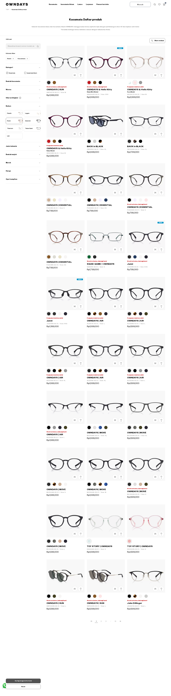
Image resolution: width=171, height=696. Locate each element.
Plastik (9, 113)
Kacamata (12, 73)
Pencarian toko (102, 4)
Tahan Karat (29, 128)
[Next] (120, 621)
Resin (9, 121)
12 (115, 621)
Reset (23, 686)
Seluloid (27, 121)
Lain (8, 136)
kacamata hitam (32, 73)
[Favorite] (159, 4)
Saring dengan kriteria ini (23, 680)
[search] (37, 46)
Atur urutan (159, 40)
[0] (164, 4)
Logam (27, 113)
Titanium (10, 128)
